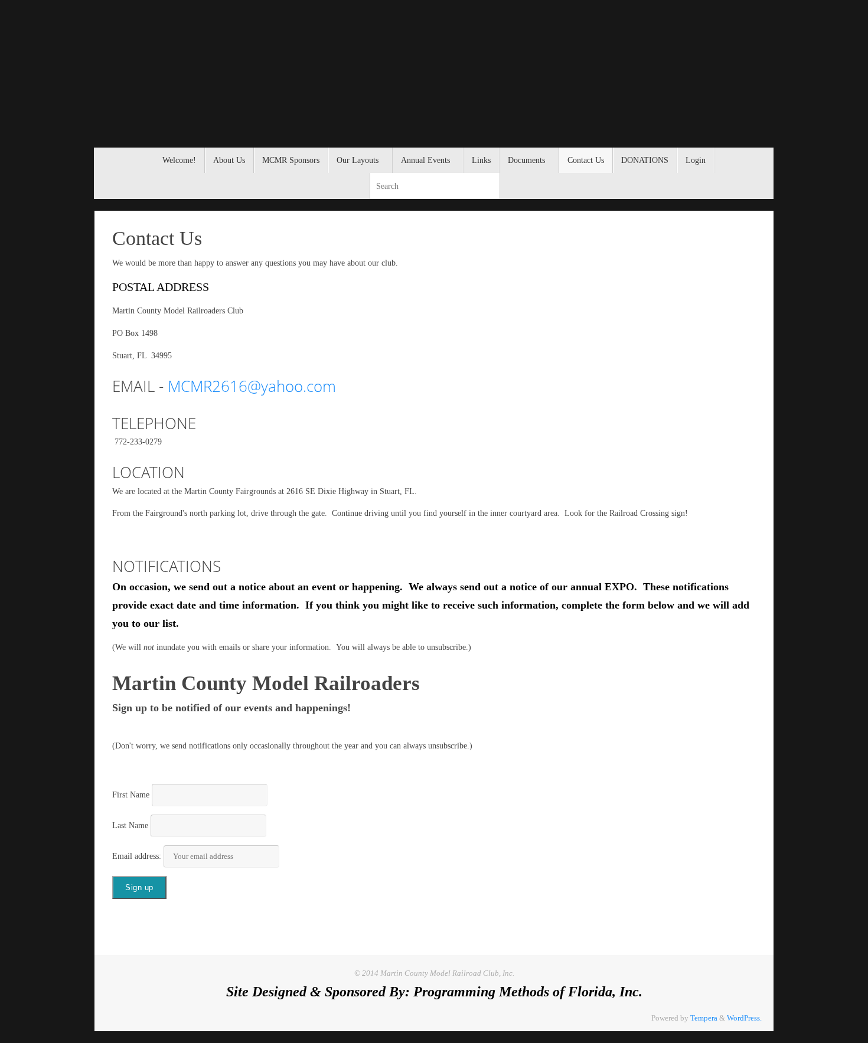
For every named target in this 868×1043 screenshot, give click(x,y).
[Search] (489, 185)
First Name (130, 794)
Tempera (703, 1018)
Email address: (138, 856)
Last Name (130, 825)
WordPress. (744, 1018)
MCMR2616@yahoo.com (252, 386)
